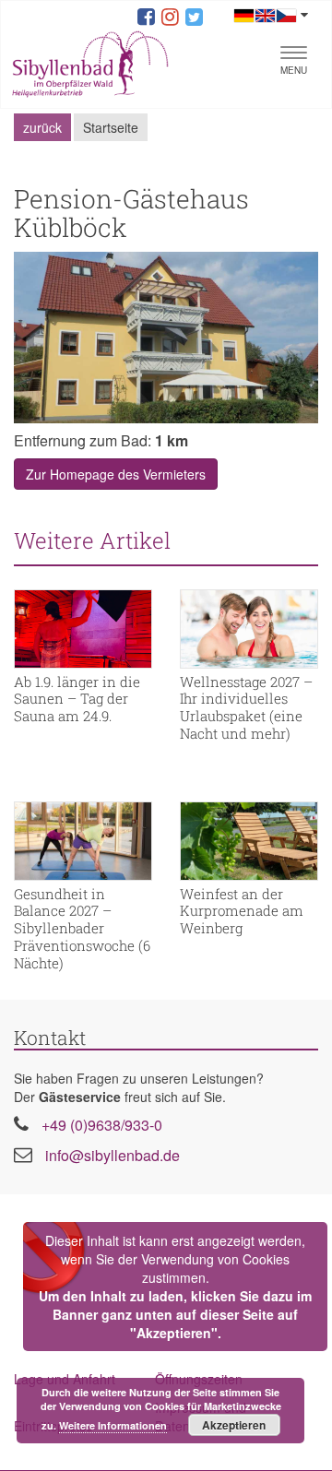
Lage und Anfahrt (64, 1379)
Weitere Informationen (113, 1425)
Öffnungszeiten (199, 1379)
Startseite (110, 127)
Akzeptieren (234, 1425)
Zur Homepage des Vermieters (116, 474)
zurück (42, 127)
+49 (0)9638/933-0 (102, 1124)
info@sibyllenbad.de (112, 1155)
